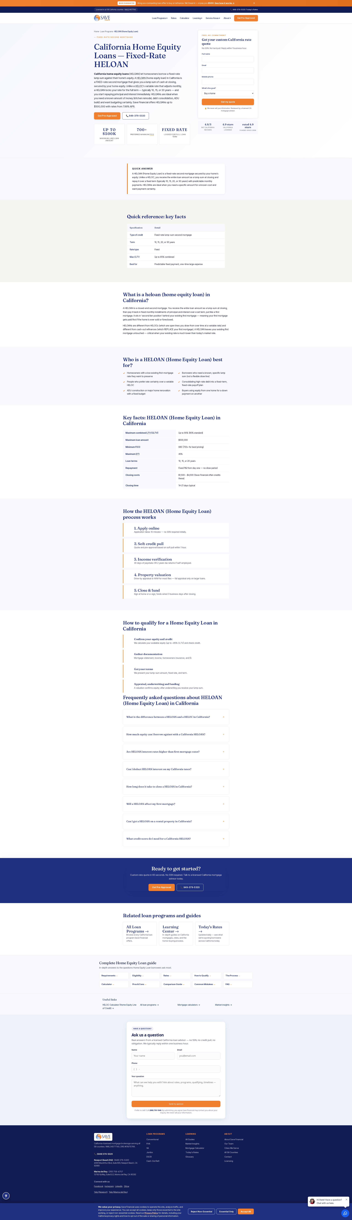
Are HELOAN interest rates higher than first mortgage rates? (163, 751)
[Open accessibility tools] (6, 1195)
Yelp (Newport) (101, 1192)
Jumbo (149, 1152)
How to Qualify (202, 975)
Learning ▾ (197, 18)
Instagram (109, 1186)
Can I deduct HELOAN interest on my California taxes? (158, 769)
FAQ (229, 984)
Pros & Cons (139, 984)
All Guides (190, 1139)
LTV (149, 433)
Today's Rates (252, 9)
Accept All (246, 1211)
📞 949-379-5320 (238, 9)
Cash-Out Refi (152, 1161)
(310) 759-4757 (116, 1171)
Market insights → (223, 1005)
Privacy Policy (151, 1213)
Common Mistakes (204, 984)
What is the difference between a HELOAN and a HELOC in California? (168, 716)
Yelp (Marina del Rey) (118, 1192)
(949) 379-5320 (105, 1154)
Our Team (228, 1143)
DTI (137, 454)
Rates (173, 18)
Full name (206, 54)
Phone (134, 1063)
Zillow (126, 1186)
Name (134, 1050)
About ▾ (227, 18)
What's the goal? (209, 88)
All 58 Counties (231, 1152)
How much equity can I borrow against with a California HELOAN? (165, 734)
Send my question (176, 1104)
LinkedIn (119, 1186)
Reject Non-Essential (201, 1211)
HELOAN (141, 78)
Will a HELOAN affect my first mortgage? (150, 803)
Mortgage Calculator (194, 1148)
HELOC (139, 86)
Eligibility (138, 975)
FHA (148, 1143)
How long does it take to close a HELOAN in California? (159, 786)
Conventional (152, 1139)
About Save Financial (233, 1139)
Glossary (189, 1157)
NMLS (127, 10)
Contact (228, 1157)
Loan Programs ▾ (159, 18)
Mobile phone (207, 77)
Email (204, 65)
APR (132, 106)
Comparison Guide (174, 984)
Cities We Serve (231, 1148)
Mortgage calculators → (189, 1005)
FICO (152, 134)
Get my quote (228, 102)
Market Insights (192, 1143)
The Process (233, 975)
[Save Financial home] (102, 18)
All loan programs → (149, 1005)
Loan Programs (106, 31)
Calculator (184, 18)
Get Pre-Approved (246, 18)
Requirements (109, 975)
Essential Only (226, 1211)
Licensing (228, 1161)
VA (147, 1148)
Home (96, 31)
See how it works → (224, 3)
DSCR (149, 1157)
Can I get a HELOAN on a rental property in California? (159, 821)
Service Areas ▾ (213, 18)
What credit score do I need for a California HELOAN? (158, 838)
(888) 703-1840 (155, 1110)
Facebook (98, 1186)
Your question (138, 1076)
